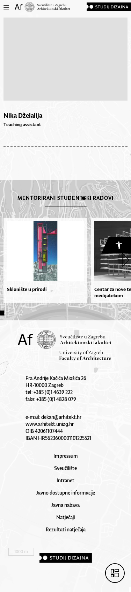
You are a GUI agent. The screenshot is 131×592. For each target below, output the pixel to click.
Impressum (65, 455)
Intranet (65, 480)
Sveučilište (65, 468)
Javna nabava (65, 505)
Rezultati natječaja (66, 529)
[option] (43, 260)
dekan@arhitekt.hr (61, 417)
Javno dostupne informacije (65, 492)
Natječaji (65, 517)
